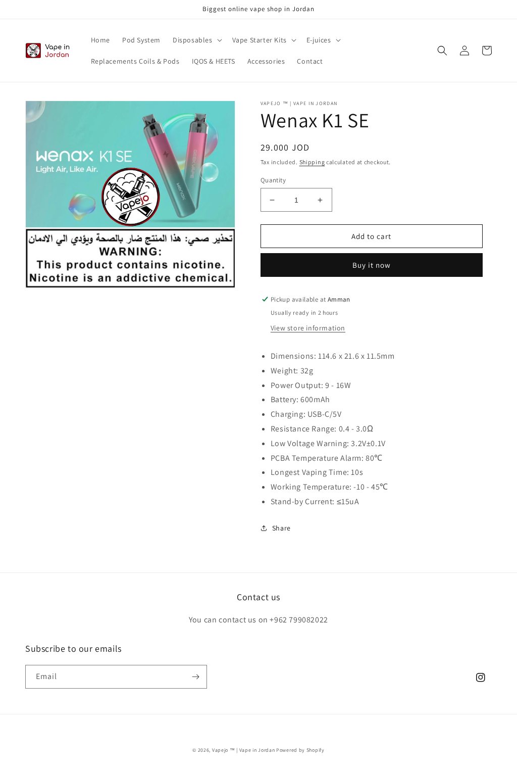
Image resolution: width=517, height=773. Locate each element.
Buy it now (371, 265)
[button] (196, 40)
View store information (308, 327)
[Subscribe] (195, 677)
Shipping (312, 162)
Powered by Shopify (300, 750)
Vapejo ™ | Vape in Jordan (243, 750)
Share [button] (281, 528)
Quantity (273, 180)
